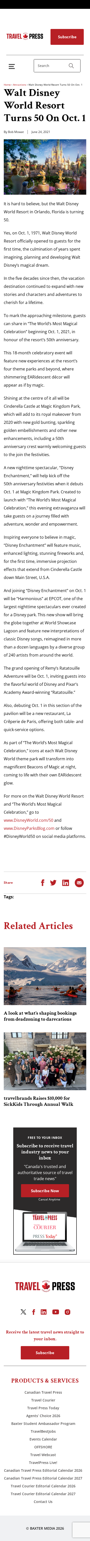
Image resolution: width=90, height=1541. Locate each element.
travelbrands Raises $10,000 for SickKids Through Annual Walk (38, 1101)
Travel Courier (43, 1400)
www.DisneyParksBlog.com (29, 828)
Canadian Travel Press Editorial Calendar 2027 (43, 1478)
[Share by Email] (79, 882)
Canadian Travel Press (43, 1392)
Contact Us (43, 1501)
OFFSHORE (43, 1447)
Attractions (19, 84)
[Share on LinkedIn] (65, 882)
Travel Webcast (43, 1454)
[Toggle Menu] (13, 66)
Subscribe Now (45, 1190)
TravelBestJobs (43, 1431)
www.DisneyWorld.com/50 (28, 820)
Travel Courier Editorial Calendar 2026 (43, 1486)
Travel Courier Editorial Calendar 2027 (43, 1493)
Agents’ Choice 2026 (43, 1415)
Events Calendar (43, 1439)
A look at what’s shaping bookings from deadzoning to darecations (40, 1016)
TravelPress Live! (43, 1462)
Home (7, 84)
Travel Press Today (43, 1408)
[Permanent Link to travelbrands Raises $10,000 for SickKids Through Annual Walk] (45, 1061)
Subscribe (67, 36)
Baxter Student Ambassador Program (43, 1423)
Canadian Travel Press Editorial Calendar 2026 (43, 1470)
